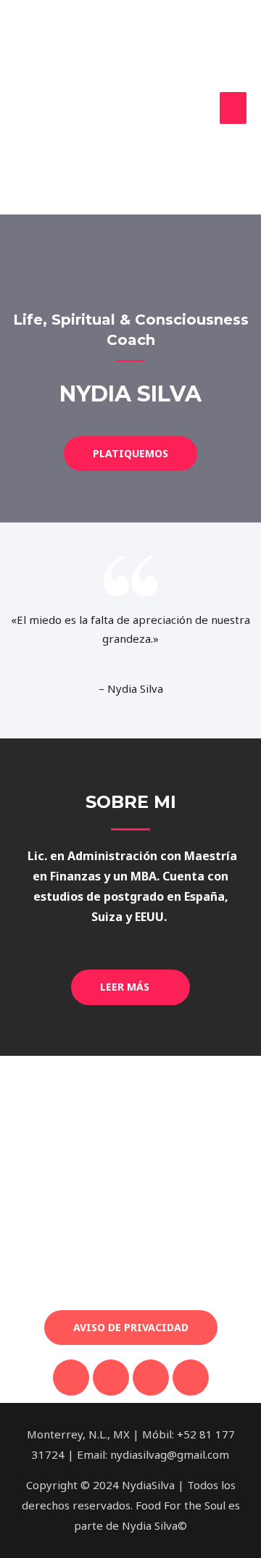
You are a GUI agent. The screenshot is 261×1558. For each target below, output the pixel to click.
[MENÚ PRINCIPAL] (233, 108)
